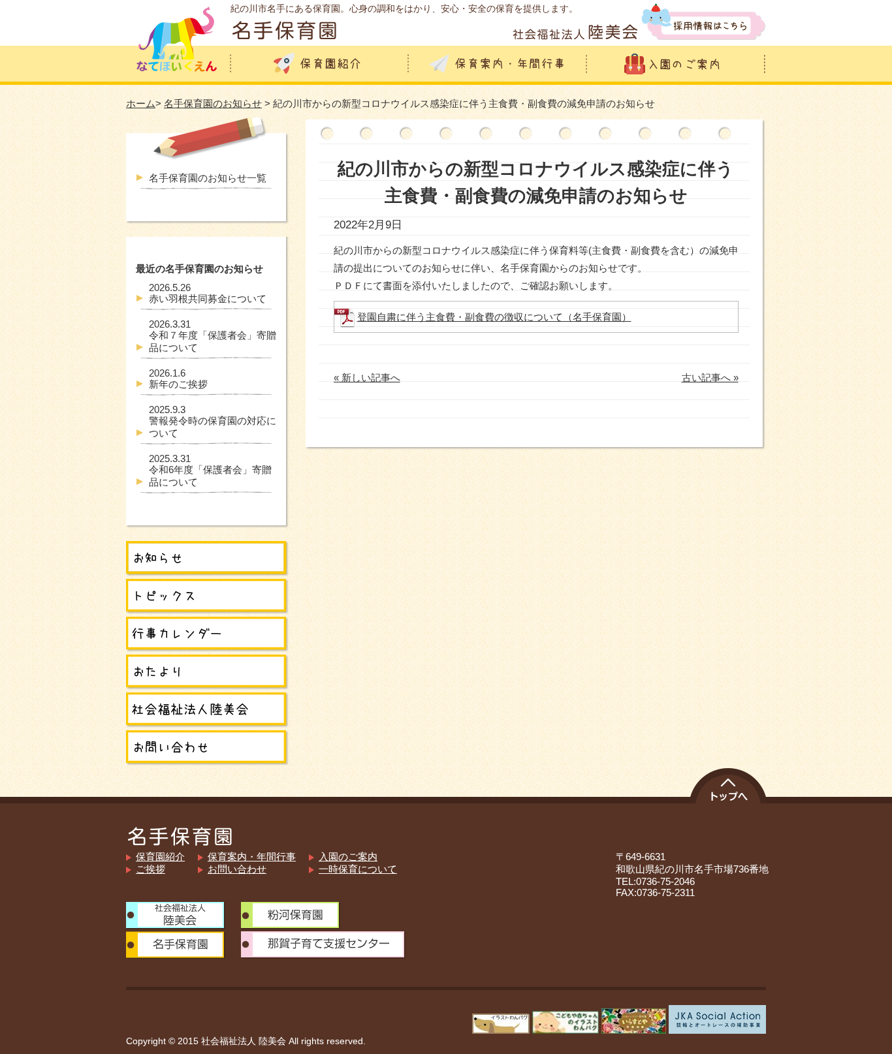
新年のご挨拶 (178, 378)
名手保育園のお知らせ (213, 103)
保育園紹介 (160, 856)
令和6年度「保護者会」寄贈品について (210, 470)
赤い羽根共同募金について (207, 293)
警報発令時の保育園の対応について (212, 421)
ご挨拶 (150, 869)
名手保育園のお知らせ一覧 (207, 177)
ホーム (140, 103)
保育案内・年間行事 (252, 856)
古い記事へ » (710, 377)
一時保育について (358, 869)
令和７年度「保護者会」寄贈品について (212, 335)
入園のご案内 (348, 856)
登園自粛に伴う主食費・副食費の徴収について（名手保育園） (494, 316)
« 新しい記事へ (367, 377)
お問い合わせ (237, 869)
